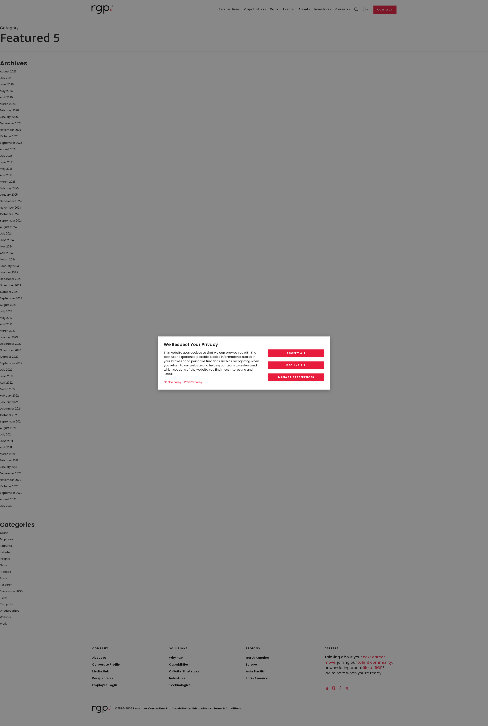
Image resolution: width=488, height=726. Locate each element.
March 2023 (7, 331)
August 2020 (8, 499)
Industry (5, 552)
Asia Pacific (255, 671)
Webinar (5, 617)
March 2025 (7, 182)
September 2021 (10, 421)
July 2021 (5, 434)
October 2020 (9, 486)
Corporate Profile (106, 665)
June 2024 (7, 240)
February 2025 (9, 188)
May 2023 (6, 318)
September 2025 (11, 143)
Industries (177, 678)
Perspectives (102, 678)
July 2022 (6, 370)
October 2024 (9, 214)
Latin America (257, 678)
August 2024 (8, 227)
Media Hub (100, 671)
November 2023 (10, 285)
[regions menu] (365, 10)
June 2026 (7, 84)
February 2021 (9, 460)
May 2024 (6, 246)
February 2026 (9, 110)
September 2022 (11, 363)
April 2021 (6, 447)
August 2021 (8, 428)
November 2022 (10, 350)
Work (3, 624)
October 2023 (9, 292)
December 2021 (10, 408)
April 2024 (6, 253)
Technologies (180, 685)
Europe (251, 665)
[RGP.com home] (102, 9)
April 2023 (6, 324)
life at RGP (372, 667)
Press (3, 578)
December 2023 (10, 279)
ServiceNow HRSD (11, 591)
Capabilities (179, 665)
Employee (6, 539)
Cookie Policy (172, 382)
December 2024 (11, 201)
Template (6, 604)
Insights (5, 559)
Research (6, 585)
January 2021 (8, 467)
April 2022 (6, 383)
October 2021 (9, 415)
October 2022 (9, 357)
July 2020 (6, 506)
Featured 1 (7, 546)
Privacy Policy (202, 708)
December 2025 (10, 123)
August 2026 (8, 71)
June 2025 (7, 162)
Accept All (296, 353)
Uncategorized (9, 611)
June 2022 (7, 376)
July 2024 (6, 233)
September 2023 (11, 298)
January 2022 (9, 402)
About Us (99, 658)
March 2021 (7, 454)
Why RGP (176, 658)
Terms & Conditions (228, 708)
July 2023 (6, 311)
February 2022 (9, 396)
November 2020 (10, 480)
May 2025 (6, 169)
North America (257, 658)
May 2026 (6, 91)
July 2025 (6, 156)
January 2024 (9, 272)
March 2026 (8, 104)
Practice (5, 572)
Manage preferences (296, 377)
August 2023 (8, 305)
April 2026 (6, 97)
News (3, 565)
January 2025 (9, 195)
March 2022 (7, 389)
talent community (375, 662)
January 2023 (9, 337)
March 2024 (8, 259)
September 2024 (11, 220)
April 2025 (6, 175)
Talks (3, 598)
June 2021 (6, 441)
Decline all (296, 365)
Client (4, 533)
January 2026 (9, 117)
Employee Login (104, 685)
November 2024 (10, 208)
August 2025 (8, 149)
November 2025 (10, 130)
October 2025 (9, 136)
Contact (385, 9)
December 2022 (10, 344)
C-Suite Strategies (184, 671)
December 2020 (11, 473)
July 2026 (6, 78)
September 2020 (11, 493)
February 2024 (9, 266)
